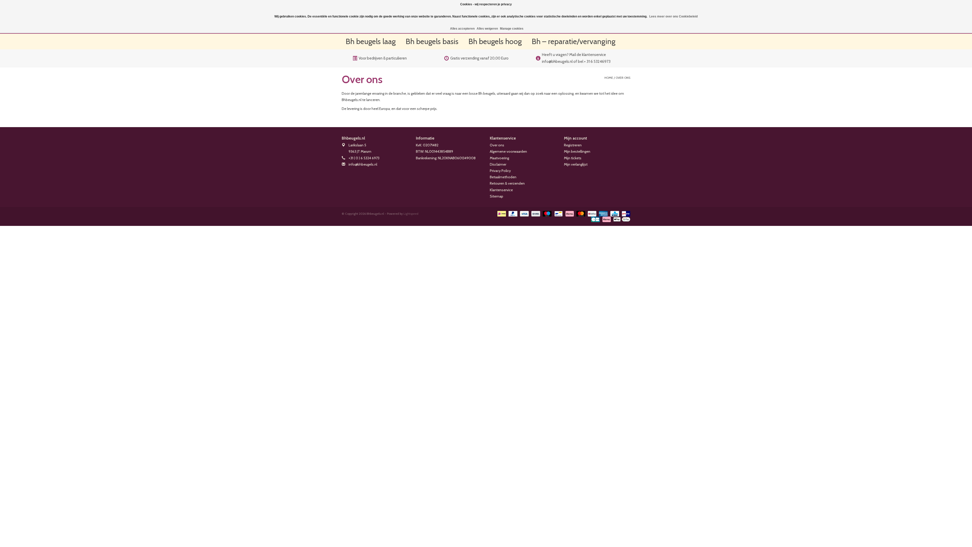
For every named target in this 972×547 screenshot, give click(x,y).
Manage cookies (511, 28)
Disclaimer (498, 164)
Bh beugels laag (371, 41)
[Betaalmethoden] (501, 213)
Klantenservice (501, 190)
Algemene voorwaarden (508, 151)
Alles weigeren (487, 28)
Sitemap (496, 196)
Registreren (573, 145)
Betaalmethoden (503, 177)
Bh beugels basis (432, 41)
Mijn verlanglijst (576, 164)
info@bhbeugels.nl (363, 164)
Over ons (623, 78)
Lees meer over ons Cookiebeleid (673, 16)
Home (608, 78)
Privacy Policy (500, 170)
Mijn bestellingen (577, 151)
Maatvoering (499, 158)
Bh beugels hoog (495, 41)
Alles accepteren (462, 28)
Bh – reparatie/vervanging (573, 41)
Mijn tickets (572, 158)
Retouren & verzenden (507, 183)
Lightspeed (410, 214)
